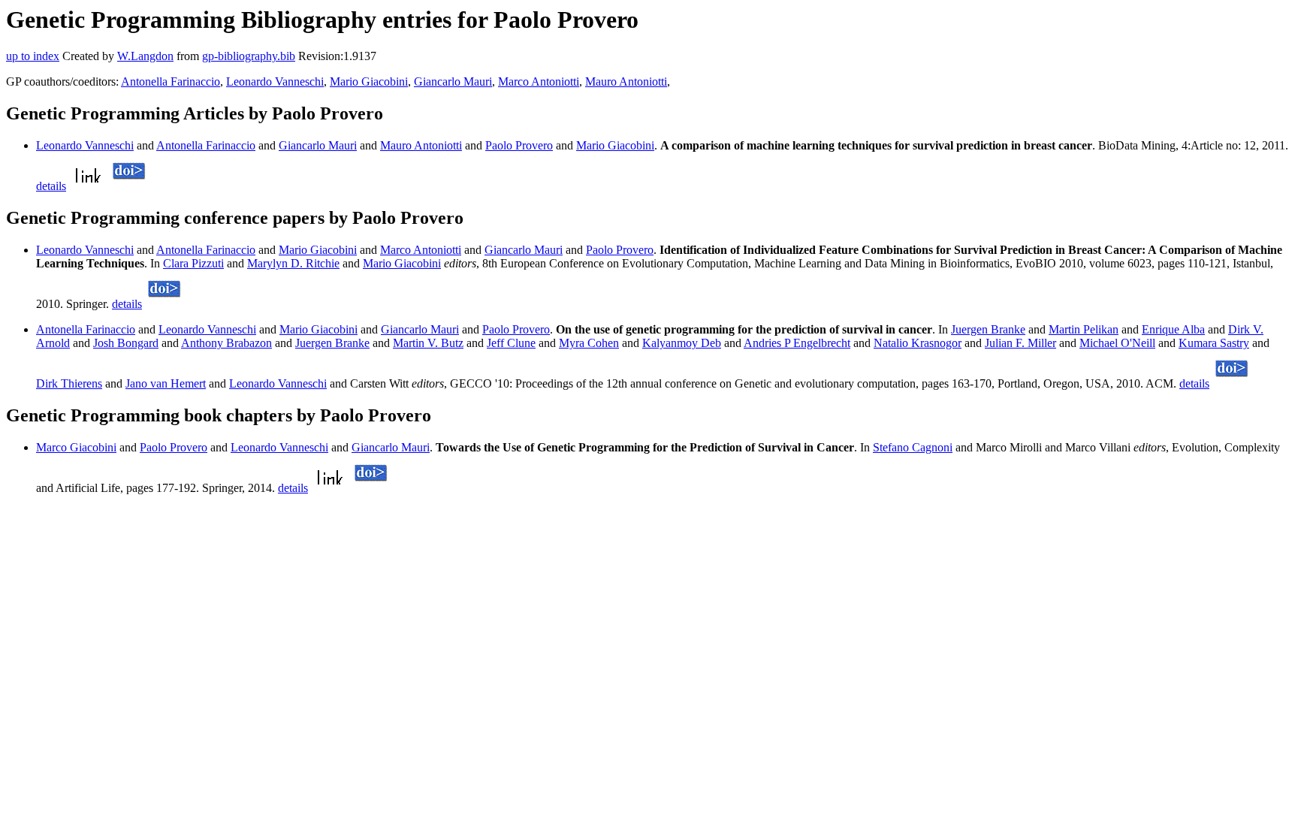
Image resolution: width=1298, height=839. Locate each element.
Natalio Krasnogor (917, 343)
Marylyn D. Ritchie (293, 263)
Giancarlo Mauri (453, 81)
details (51, 186)
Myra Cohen (589, 343)
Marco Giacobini (76, 447)
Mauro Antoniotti (626, 81)
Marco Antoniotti (538, 81)
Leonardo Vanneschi (275, 81)
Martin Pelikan (1083, 329)
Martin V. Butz (428, 343)
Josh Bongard (125, 343)
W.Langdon (145, 56)
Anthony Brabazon (226, 343)
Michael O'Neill (1117, 343)
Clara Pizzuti (193, 263)
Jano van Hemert (165, 383)
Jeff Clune (511, 343)
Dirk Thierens (69, 383)
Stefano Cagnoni (912, 447)
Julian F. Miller (1020, 343)
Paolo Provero (519, 145)
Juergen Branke (988, 329)
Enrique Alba (1173, 329)
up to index (32, 56)
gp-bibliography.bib (248, 56)
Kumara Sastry (1214, 343)
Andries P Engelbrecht (797, 343)
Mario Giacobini (369, 81)
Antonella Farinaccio (170, 81)
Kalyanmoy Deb (681, 343)
